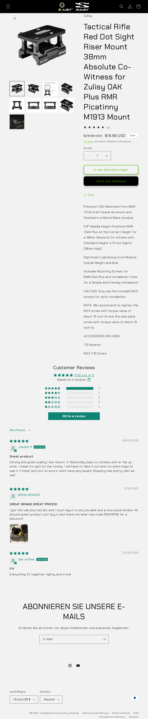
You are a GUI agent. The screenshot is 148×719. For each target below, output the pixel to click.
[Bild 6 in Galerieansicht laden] (33, 105)
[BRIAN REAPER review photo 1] (19, 533)
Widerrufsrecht (121, 713)
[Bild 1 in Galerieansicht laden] (17, 88)
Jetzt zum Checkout (111, 181)
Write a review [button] (73, 416)
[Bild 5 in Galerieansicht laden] (17, 105)
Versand (89, 141)
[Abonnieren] (104, 639)
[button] (8, 6)
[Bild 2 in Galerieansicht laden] (33, 88)
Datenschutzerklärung (95, 713)
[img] (19, 441)
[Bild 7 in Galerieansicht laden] (50, 105)
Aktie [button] (90, 195)
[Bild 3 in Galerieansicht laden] (50, 88)
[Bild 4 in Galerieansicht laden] (66, 88)
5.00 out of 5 (84, 375)
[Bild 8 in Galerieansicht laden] (66, 105)
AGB (136, 713)
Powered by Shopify (67, 713)
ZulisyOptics (47, 713)
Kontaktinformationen (112, 717)
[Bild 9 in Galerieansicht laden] (17, 122)
